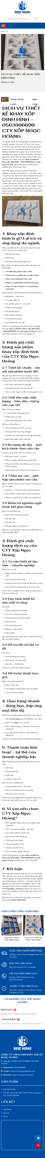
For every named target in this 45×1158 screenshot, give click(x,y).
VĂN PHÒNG (9, 1019)
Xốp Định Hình (9, 1089)
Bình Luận (35, 100)
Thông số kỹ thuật (17, 100)
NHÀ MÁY (7, 1009)
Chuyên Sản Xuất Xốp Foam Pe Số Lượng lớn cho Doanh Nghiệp (22, 1094)
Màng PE (4, 31)
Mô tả (3, 100)
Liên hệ (6, 1113)
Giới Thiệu (7, 1109)
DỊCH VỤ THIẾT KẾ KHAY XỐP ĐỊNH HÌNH (33, 939)
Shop (5, 1116)
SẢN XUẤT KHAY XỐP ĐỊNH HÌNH (11, 939)
